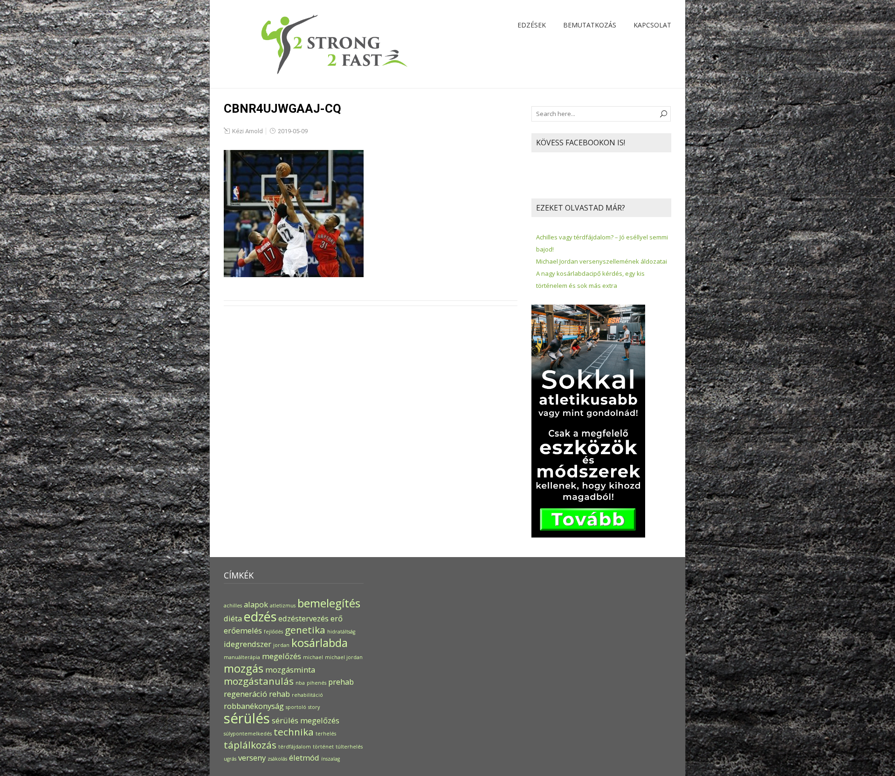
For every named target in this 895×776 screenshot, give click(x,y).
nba (300, 683)
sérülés (247, 718)
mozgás (243, 668)
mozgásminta (290, 669)
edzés (260, 616)
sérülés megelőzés (305, 720)
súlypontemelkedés (248, 733)
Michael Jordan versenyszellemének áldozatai (601, 261)
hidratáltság (341, 631)
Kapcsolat (652, 24)
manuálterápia (242, 657)
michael (313, 657)
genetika (305, 629)
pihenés (316, 683)
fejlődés (273, 631)
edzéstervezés (303, 618)
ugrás (230, 759)
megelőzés (281, 656)
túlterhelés (349, 746)
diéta (233, 618)
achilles (233, 605)
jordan (281, 645)
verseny (252, 757)
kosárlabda (319, 642)
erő (336, 618)
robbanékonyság (254, 706)
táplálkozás (250, 744)
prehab (341, 681)
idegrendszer (247, 644)
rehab (279, 693)
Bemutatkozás (589, 24)
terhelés (326, 733)
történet (323, 746)
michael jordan (344, 657)
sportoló (296, 707)
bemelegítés (328, 603)
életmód (304, 757)
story (314, 707)
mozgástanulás (259, 681)
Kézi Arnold (247, 131)
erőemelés (243, 630)
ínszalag (330, 759)
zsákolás (277, 759)
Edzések (531, 24)
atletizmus (283, 605)
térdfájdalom (294, 746)
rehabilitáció (307, 695)
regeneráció (245, 693)
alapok (256, 604)
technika (294, 731)
